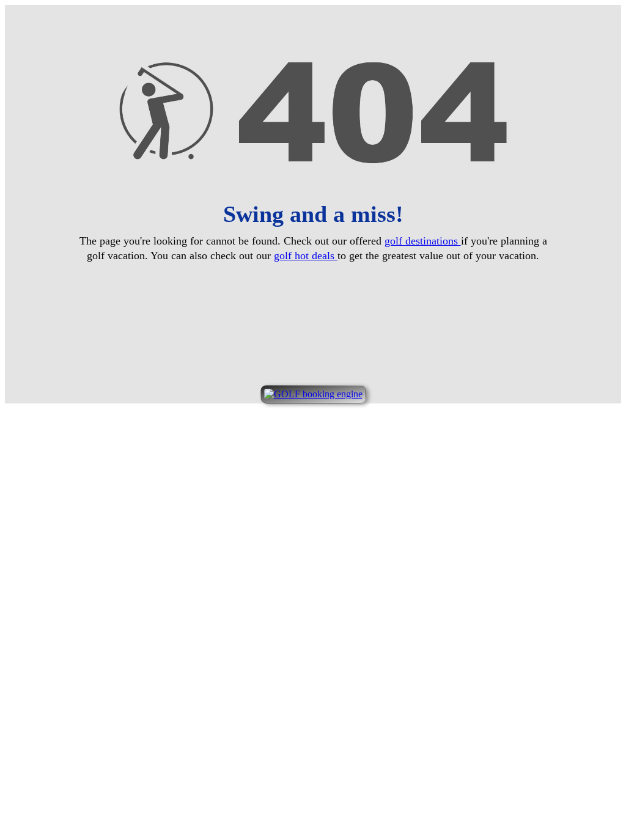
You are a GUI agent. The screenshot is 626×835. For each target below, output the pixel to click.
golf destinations (423, 241)
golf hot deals (305, 255)
